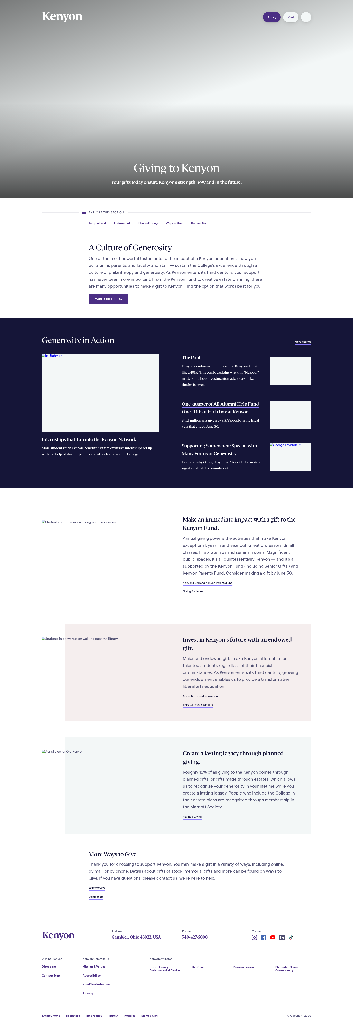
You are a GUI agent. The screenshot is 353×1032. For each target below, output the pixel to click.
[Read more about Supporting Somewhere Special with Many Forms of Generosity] (290, 457)
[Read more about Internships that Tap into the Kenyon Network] (100, 393)
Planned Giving (192, 816)
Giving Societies (193, 591)
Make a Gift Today (108, 299)
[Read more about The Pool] (290, 371)
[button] (306, 17)
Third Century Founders (198, 704)
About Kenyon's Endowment (201, 696)
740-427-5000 (195, 937)
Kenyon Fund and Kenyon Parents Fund (207, 582)
